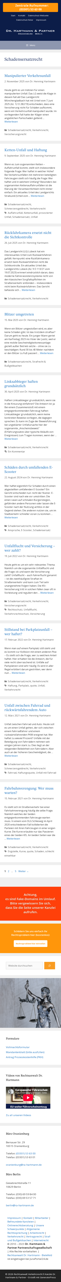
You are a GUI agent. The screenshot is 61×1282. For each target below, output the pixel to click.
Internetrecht (41, 1240)
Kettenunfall (31, 212)
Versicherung (37, 613)
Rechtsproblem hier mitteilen (30, 943)
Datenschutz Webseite (38, 15)
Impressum (41, 20)
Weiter (23, 871)
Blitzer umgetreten (19, 314)
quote (33, 685)
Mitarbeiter (41, 1218)
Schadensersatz (21, 217)
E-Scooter (26, 530)
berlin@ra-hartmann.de (20, 1205)
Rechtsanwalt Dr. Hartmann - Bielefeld (29, 1255)
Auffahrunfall (15, 212)
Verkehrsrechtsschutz (16, 613)
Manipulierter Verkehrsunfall (27, 76)
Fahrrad (12, 772)
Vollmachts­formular (18, 1047)
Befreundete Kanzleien (20, 1221)
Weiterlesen (11, 121)
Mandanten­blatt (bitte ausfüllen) (25, 1052)
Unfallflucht (30, 609)
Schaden (39, 851)
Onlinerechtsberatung (20, 1225)
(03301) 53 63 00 (26, 1153)
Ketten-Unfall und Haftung (25, 150)
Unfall (34, 217)
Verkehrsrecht (40, 130)
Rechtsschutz (15, 609)
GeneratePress (48, 1277)
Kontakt (21, 15)
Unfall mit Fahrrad (46, 772)
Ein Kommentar (16, 451)
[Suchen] (49, 965)
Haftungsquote (26, 772)
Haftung (12, 685)
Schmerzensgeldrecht (16, 208)
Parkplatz (23, 685)
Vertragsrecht (34, 1236)
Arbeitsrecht (37, 1232)
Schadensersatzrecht (19, 130)
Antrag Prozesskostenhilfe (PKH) (24, 1057)
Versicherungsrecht (15, 134)
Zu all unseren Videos (18, 1115)
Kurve (22, 851)
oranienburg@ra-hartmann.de (24, 1164)
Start (13, 15)
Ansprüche (14, 530)
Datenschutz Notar (24, 20)
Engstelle (13, 851)
